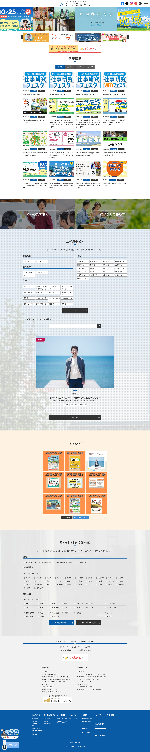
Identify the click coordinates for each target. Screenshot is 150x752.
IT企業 (71, 404)
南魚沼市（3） (107, 272)
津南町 (69, 584)
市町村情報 (110, 715)
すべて (60, 67)
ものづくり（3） (41, 298)
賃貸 (41, 607)
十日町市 (60, 584)
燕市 (37, 581)
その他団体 (39, 588)
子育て (66, 613)
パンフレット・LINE (86, 735)
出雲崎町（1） (81, 272)
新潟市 (28, 581)
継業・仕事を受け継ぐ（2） (67, 287)
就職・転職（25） (29, 292)
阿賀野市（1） (119, 262)
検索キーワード (73, 718)
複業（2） (65, 304)
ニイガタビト (73, 715)
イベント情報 (61, 715)
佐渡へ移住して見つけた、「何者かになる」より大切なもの (75, 397)
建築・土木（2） (29, 304)
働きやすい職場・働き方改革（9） (41, 287)
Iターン (76, 404)
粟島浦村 (39, 578)
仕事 (27, 604)
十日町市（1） (81, 275)
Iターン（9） (40, 262)
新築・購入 (55, 607)
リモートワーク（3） (54, 287)
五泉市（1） (81, 262)
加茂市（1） (119, 265)
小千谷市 (111, 581)
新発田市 (80, 578)
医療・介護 (79, 604)
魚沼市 (28, 584)
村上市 (48, 578)
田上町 (59, 581)
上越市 (100, 584)
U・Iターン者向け (31, 562)
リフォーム (67, 607)
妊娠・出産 (55, 613)
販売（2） (52, 304)
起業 (53, 604)
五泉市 (120, 578)
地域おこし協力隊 (36, 728)
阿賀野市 (101, 578)
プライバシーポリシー (75, 742)
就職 (41, 604)
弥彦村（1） (106, 265)
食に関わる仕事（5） (66, 293)
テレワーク (34, 723)
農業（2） (39, 292)
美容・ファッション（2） (54, 299)
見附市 (89, 581)
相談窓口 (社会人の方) (87, 718)
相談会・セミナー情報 (62, 718)
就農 (65, 604)
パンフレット (110, 604)
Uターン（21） (28, 262)
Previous (32, 19)
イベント (80, 67)
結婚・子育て (29, 613)
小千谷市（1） (119, 268)
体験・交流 (29, 616)
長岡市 (100, 581)
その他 (90, 604)
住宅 (27, 607)
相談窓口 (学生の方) (86, 721)
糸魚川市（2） (81, 278)
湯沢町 (48, 584)
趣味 (81, 404)
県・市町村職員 (35, 737)
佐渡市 (85, 404)
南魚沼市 (39, 584)
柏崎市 (79, 584)
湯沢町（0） (119, 272)
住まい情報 (46, 721)
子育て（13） (40, 273)
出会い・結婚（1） (28, 274)
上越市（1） (106, 275)
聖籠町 (89, 578)
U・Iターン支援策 (86, 732)
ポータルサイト (111, 607)
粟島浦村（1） (94, 262)
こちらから (49, 687)
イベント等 (55, 616)
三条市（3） (81, 268)
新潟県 (28, 578)
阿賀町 (110, 578)
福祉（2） (52, 292)
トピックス (90, 67)
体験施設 (43, 616)
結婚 (41, 613)
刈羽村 (89, 584)
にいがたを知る (47, 718)
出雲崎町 (121, 581)
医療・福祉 (34, 734)
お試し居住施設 (47, 723)
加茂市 (69, 581)
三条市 (79, 581)
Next (118, 19)
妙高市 (110, 584)
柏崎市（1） (94, 275)
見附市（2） (94, 268)
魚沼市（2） (94, 272)
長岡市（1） (106, 268)
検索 (99, 326)
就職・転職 (66, 404)
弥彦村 (48, 581)
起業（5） (27, 298)
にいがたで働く (36, 715)
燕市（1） (93, 265)
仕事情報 (70, 67)
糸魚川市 (121, 584)
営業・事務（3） (41, 304)
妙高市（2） (119, 275)
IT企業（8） (27, 286)
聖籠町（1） (106, 262)
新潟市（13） (81, 265)
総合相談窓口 (35, 718)
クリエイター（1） (67, 298)
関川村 (59, 578)
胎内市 (69, 578)
